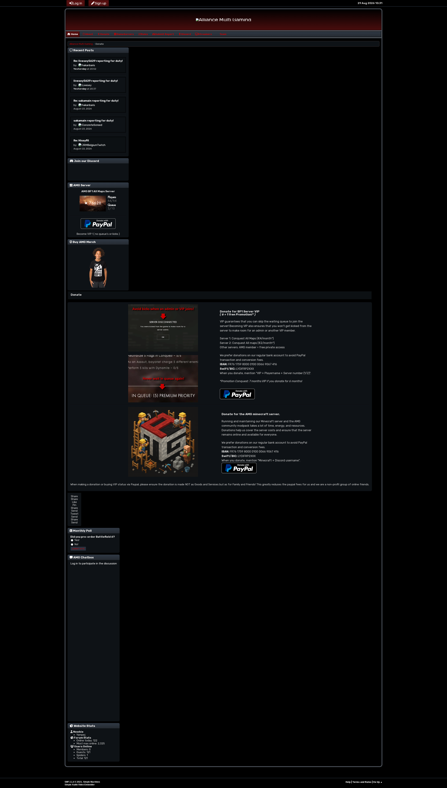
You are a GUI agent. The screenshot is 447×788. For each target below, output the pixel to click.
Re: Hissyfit (81, 140)
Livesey (86, 85)
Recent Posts (83, 50)
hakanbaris (88, 65)
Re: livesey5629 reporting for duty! (98, 60)
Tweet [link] (74, 513)
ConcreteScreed (92, 125)
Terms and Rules (361, 782)
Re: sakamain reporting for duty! (96, 100)
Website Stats (84, 726)
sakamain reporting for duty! (94, 120)
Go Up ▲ (377, 782)
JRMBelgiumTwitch (93, 145)
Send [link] (74, 510)
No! (76, 544)
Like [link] (74, 502)
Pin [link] (74, 505)
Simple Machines (91, 782)
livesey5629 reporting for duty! (96, 80)
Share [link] (74, 496)
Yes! (76, 540)
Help (348, 782)
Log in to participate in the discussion (93, 563)
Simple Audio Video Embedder (80, 784)
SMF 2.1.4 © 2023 (73, 782)
